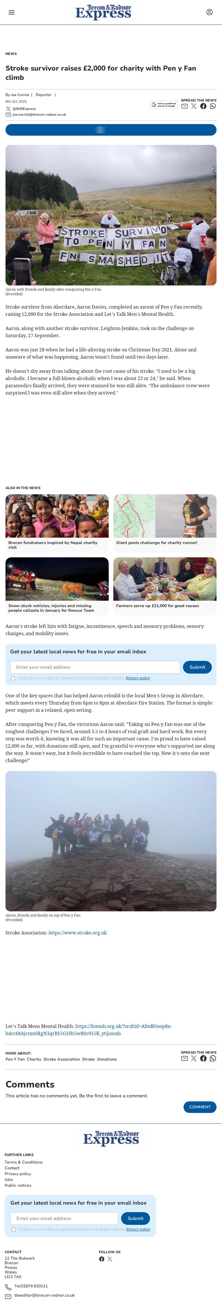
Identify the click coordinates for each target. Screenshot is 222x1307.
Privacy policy (18, 1174)
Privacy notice (138, 678)
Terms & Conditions (23, 1162)
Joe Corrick (20, 95)
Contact (12, 1168)
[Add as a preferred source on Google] (163, 104)
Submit (197, 667)
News (11, 53)
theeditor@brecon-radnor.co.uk (44, 1295)
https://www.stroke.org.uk (78, 933)
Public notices (18, 1185)
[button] (11, 12)
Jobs (9, 1179)
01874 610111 (34, 1286)
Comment (200, 1107)
